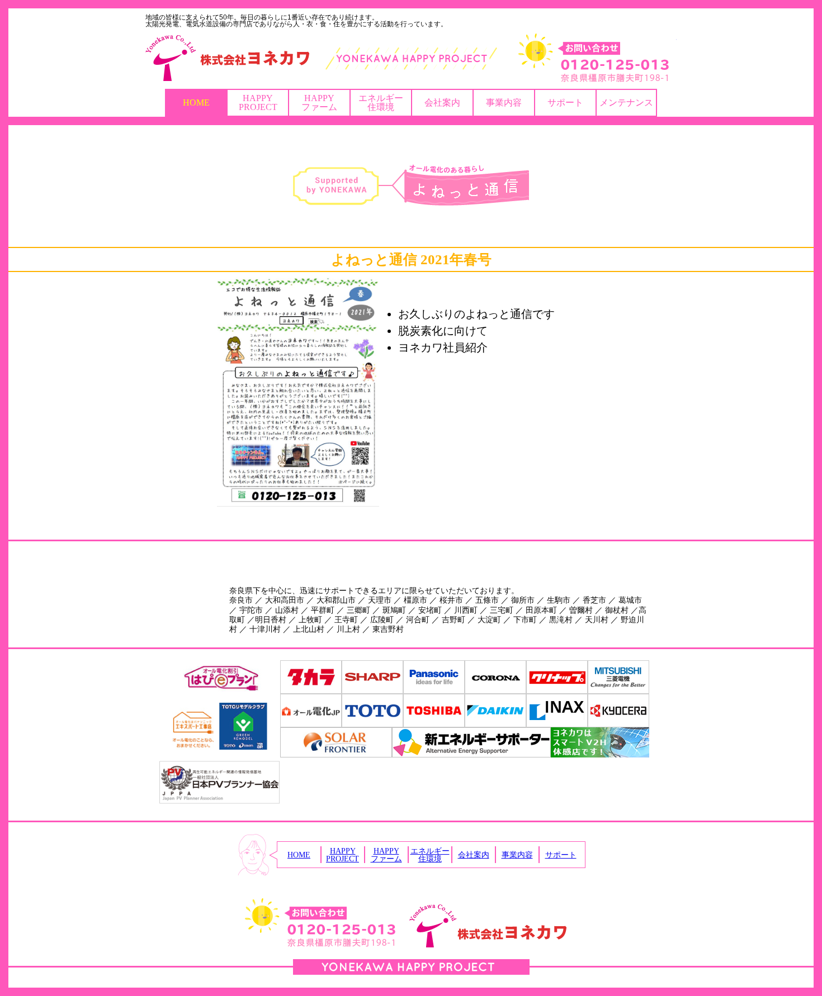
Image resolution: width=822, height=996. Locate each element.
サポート (565, 102)
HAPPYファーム (319, 102)
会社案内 (442, 102)
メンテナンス (626, 102)
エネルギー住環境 (380, 102)
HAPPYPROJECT (258, 102)
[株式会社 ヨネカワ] (411, 58)
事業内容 (504, 102)
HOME (196, 102)
